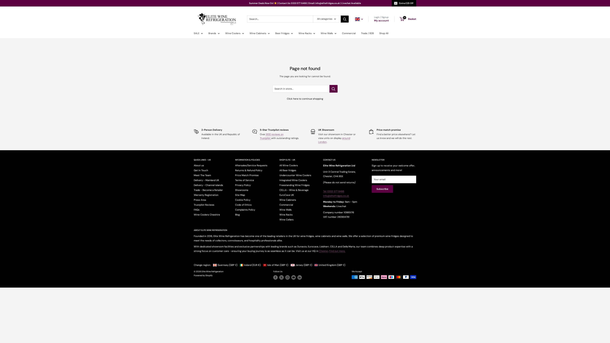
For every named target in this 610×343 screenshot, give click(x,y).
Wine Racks (305, 33)
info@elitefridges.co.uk (336, 195)
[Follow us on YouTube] (293, 277)
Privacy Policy (243, 185)
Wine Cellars (286, 219)
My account (381, 20)
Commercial (349, 33)
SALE (196, 33)
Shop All (383, 33)
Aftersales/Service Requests (251, 165)
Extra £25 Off (406, 3)
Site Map (240, 195)
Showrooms (241, 190)
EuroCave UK (286, 195)
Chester (323, 251)
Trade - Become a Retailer (208, 190)
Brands (212, 33)
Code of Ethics (243, 204)
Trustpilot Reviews (204, 204)
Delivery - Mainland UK (206, 180)
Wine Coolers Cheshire (207, 214)
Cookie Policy (242, 200)
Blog (237, 214)
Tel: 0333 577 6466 (333, 191)
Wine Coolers (233, 33)
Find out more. (337, 251)
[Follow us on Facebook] (275, 277)
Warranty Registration (206, 195)
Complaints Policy (245, 209)
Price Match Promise (247, 175)
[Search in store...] (333, 89)
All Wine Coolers (288, 165)
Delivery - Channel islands (208, 185)
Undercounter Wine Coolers (295, 175)
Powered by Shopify (203, 275)
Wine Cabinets (258, 33)
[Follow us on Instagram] (287, 277)
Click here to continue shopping (305, 98)
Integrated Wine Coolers (293, 180)
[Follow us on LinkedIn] (299, 277)
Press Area (200, 200)
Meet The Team (202, 175)
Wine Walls (327, 33)
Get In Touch (201, 170)
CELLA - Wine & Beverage (293, 190)
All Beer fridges (287, 170)
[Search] (345, 19)
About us (199, 165)
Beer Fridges (282, 33)
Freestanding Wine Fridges (294, 185)
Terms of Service (244, 180)
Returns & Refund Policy (248, 170)
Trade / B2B (367, 33)
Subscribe (382, 189)
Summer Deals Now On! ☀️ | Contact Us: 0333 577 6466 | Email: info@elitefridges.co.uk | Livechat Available (305, 3)
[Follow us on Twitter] (281, 277)
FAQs (197, 209)
